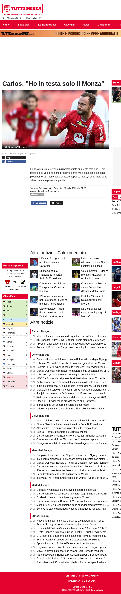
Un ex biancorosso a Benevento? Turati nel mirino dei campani (72, 501)
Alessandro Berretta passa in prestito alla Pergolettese (66, 428)
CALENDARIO (88, 581)
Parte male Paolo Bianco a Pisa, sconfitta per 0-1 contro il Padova (73, 554)
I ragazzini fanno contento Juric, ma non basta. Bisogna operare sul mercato (79, 547)
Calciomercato (45, 188)
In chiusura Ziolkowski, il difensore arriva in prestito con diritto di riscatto (76, 459)
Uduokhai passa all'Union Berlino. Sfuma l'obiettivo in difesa (94, 262)
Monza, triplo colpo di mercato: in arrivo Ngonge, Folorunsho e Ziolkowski (77, 389)
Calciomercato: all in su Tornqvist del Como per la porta (52, 287)
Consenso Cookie (74, 576)
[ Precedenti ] (15, 289)
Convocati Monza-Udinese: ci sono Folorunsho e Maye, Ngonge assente (77, 359)
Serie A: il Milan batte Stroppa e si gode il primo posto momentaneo (74, 347)
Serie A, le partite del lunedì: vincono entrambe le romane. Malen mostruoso (79, 508)
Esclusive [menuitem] (23, 24)
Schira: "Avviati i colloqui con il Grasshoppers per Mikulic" (69, 539)
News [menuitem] (86, 24)
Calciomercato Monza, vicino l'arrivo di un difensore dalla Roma (93, 287)
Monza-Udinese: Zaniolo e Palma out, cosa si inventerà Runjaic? (73, 462)
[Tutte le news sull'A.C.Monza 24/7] (22, 10)
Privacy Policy (91, 576)
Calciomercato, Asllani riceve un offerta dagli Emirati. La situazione (51, 312)
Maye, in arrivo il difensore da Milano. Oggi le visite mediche (70, 551)
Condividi (40, 203)
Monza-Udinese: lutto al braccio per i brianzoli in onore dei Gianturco (75, 420)
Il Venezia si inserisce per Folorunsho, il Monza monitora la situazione (53, 300)
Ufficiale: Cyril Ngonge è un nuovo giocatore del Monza (67, 374)
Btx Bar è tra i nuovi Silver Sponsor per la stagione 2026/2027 (70, 340)
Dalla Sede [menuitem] (104, 24)
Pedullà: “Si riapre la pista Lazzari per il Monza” (92, 300)
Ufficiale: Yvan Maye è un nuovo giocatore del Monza (66, 489)
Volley (116, 312)
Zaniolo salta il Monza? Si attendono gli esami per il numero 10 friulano (76, 558)
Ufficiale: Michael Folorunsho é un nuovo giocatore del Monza (71, 363)
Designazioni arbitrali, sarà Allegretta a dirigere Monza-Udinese (72, 443)
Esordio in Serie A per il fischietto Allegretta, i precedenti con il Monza (75, 367)
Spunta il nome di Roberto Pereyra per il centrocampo (66, 543)
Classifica (9, 296)
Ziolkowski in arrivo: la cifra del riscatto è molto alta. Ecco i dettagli (73, 382)
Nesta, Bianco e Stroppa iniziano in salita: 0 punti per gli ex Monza (73, 532)
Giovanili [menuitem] (69, 24)
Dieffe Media (86, 587)
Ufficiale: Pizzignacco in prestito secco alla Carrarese (52, 262)
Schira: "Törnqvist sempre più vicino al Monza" (63, 432)
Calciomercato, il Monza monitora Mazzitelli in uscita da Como (94, 275)
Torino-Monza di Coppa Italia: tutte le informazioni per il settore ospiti (75, 562)
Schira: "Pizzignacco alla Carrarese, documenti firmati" (67, 524)
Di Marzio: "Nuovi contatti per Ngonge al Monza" (93, 312)
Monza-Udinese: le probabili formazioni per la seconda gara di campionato (78, 370)
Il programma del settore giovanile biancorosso (63, 404)
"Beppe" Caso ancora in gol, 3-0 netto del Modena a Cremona (71, 343)
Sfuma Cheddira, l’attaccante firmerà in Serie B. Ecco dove (51, 275)
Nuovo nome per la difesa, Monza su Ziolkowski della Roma (70, 520)
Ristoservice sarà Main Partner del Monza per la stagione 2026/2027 (74, 397)
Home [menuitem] (6, 24)
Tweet (58, 203)
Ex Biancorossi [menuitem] (47, 24)
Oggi (115, 197)
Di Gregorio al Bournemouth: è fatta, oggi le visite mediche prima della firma (79, 535)
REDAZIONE (74, 581)
